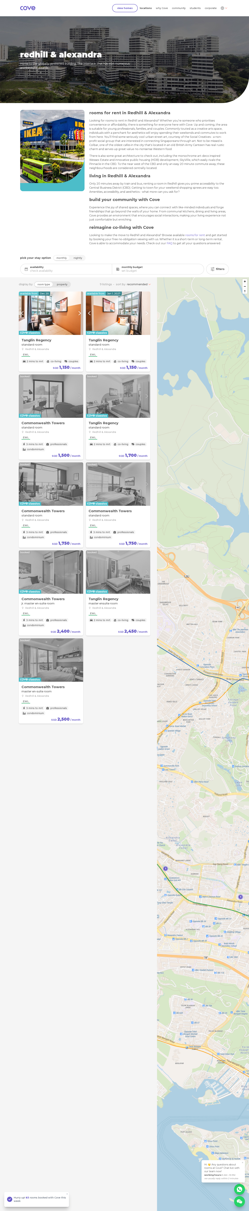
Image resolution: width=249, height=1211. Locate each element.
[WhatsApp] (239, 1189)
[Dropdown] (224, 8)
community (179, 8)
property (62, 284)
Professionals (58, 444)
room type (43, 284)
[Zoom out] (244, 286)
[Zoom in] (244, 281)
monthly (61, 257)
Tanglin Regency (36, 340)
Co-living (56, 361)
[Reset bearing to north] (244, 291)
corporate (211, 8)
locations (146, 8)
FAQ (169, 243)
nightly (78, 257)
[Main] (27, 8)
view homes (125, 8)
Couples (73, 361)
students (195, 8)
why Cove (162, 8)
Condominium (35, 449)
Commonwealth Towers (43, 423)
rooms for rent (195, 235)
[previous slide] (22, 313)
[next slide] (79, 313)
